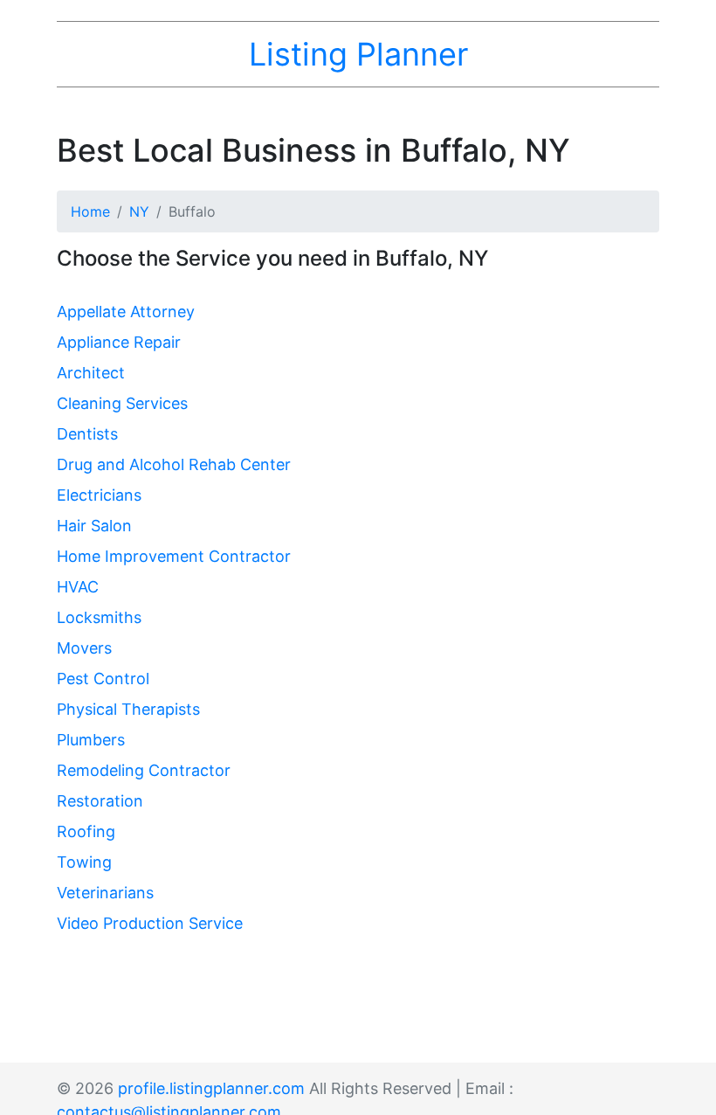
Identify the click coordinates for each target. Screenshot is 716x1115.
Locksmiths (99, 617)
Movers (84, 648)
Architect (91, 373)
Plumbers (91, 740)
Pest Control (103, 678)
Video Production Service (150, 923)
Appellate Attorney (126, 311)
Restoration (100, 801)
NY (139, 211)
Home (90, 211)
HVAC (78, 587)
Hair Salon (94, 525)
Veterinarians (105, 892)
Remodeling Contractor (144, 770)
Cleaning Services (122, 403)
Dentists (87, 434)
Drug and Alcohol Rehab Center (174, 464)
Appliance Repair (119, 342)
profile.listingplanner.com (211, 1088)
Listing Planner (358, 54)
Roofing (86, 831)
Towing (84, 862)
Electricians (99, 495)
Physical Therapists (128, 709)
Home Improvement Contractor (174, 556)
